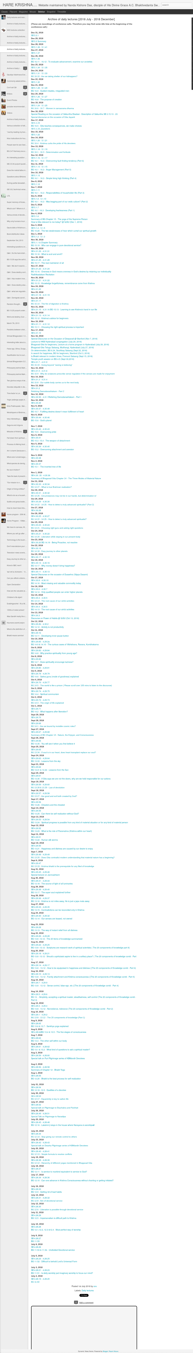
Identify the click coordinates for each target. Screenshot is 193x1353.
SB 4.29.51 (36, 837)
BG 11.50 (35, 1282)
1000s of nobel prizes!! (15, 610)
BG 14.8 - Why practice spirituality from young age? (54, 653)
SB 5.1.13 (35, 175)
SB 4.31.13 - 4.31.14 (40, 315)
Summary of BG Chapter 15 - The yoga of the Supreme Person (59, 219)
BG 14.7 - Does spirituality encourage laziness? (52, 661)
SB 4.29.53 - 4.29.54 (40, 819)
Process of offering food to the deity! (20, 444)
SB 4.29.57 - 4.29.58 (40, 793)
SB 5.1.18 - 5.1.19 (39, 149)
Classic (4, 11)
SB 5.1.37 (35, 52)
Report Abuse (113, 1351)
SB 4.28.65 (36, 1023)
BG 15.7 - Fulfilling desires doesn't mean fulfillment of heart (57, 411)
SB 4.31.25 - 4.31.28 (40, 259)
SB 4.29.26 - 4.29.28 (40, 936)
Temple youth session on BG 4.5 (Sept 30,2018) (52, 359)
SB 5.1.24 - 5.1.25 (39, 105)
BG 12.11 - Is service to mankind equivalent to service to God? (59, 1171)
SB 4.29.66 (36, 740)
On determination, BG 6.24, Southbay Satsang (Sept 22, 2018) (59, 350)
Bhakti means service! (15, 635)
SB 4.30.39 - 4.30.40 (40, 446)
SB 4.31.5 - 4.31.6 (39, 370)
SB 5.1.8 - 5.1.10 (38, 198)
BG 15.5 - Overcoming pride (43, 431)
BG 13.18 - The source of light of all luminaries (52, 883)
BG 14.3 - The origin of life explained (47, 703)
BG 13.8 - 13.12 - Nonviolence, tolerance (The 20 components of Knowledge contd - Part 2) (72, 1008)
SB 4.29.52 (36, 828)
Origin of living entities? (16, 489)
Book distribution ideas (15, 234)
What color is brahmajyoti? (17, 457)
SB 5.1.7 (35, 207)
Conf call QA (12, 87)
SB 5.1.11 (35, 189)
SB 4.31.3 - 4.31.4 (39, 379)
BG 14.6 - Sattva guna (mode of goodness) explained (55, 676)
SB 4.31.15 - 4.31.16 (40, 309)
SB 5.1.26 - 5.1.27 (39, 96)
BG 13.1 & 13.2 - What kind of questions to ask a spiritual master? (60, 1049)
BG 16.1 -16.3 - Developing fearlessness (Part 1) (53, 210)
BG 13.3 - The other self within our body (49, 1040)
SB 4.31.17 (36, 300)
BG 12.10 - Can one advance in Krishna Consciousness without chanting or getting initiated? (72, 1180)
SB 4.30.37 (36, 463)
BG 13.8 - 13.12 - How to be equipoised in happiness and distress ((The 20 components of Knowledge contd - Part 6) (83, 968)
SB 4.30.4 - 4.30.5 (39, 597)
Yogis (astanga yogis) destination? (20, 399)
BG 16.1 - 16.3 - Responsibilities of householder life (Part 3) (57, 192)
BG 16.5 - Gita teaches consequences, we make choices (56, 125)
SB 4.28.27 (36, 1238)
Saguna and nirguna (15, 425)
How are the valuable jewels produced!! (22, 591)
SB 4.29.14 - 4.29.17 (40, 965)
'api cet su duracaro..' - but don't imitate (21, 571)
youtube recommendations (17, 106)
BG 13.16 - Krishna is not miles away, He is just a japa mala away (60, 901)
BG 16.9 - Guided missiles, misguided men (50, 90)
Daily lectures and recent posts (19, 17)
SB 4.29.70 (36, 717)
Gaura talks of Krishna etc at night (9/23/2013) (24, 227)
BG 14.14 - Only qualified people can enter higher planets (57, 592)
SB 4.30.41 (36, 437)
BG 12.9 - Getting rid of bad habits (46, 1191)
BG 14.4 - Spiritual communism (45, 694)
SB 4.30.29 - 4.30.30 (40, 501)
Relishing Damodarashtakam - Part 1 (65, 397)
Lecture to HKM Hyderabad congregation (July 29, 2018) (56, 341)
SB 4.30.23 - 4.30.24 (40, 524)
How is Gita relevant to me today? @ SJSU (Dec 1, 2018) (56, 221)
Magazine (23, 11)
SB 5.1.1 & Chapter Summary (44, 242)
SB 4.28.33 (36, 1189)
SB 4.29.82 (36, 659)
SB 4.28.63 (36, 1037)
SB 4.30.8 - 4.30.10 (39, 580)
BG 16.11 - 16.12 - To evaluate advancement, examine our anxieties (61, 61)
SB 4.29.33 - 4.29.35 (40, 906)
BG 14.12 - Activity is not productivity (47, 627)
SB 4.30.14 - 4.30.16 (40, 562)
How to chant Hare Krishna (17, 508)
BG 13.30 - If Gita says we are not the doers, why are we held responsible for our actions (70, 778)
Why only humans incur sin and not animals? (24, 221)
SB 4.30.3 (35, 615)
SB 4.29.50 (36, 845)
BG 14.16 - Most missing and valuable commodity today (56, 583)
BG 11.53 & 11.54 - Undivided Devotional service (53, 1249)
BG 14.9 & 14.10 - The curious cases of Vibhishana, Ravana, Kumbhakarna (65, 644)
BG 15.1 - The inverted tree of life (46, 466)
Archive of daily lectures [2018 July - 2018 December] (81, 19)
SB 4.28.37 (36, 1168)
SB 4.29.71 (36, 708)
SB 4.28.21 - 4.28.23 (40, 1270)
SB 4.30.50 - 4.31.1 (39, 397)
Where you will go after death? (18, 533)
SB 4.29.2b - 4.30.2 (39, 624)
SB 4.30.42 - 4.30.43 (40, 429)
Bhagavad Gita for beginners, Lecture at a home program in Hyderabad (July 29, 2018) (70, 344)
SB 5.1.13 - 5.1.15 (39, 166)
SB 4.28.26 (36, 1247)
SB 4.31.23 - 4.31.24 (40, 268)
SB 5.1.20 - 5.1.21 (39, 140)
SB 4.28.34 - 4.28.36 (40, 1177)
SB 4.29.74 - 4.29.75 (40, 691)
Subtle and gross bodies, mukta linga (21, 501)
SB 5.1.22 (35, 134)
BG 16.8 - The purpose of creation (46, 99)
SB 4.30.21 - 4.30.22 (40, 533)
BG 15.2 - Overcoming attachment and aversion (52, 449)
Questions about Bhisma (16, 176)
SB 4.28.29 (36, 1215)
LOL (8, 195)
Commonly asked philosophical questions (23, 81)
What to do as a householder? (18, 495)
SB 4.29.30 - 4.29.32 (40, 915)
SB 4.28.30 (36, 1206)
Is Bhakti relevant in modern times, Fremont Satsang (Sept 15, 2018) (62, 356)
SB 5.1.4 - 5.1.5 (38, 227)
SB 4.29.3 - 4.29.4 (39, 1005)
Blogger (105, 1351)
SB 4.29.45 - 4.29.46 (40, 872)
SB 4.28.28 (36, 1226)
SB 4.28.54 (36, 1087)
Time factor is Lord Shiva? (17, 393)
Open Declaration (13, 584)
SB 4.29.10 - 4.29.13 (40, 973)
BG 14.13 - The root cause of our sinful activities (52, 609)
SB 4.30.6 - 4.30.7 (39, 589)
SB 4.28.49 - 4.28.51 (40, 1113)
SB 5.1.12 (35, 184)
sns (95, 1286)
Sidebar (41, 11)
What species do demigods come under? (22, 463)
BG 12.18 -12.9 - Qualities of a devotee (48, 1090)
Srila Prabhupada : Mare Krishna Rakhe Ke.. (24, 406)
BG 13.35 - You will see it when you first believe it (53, 743)
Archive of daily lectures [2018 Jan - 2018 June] (25, 55)
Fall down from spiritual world (18, 438)
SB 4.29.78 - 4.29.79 (40, 673)
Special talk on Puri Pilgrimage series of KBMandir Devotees (58, 1058)
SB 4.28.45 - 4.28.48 (40, 1122)
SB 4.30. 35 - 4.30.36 (40, 475)
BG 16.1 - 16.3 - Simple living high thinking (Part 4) (53, 178)
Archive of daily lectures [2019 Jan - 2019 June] (25, 42)
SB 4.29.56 (36, 802)
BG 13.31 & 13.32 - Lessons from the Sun (50, 769)
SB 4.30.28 (36, 510)
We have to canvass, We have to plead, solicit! (24, 527)
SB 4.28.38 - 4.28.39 (40, 1160)
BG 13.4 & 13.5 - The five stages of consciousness (63, 1032)
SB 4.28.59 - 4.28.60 (40, 1055)
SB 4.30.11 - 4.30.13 (40, 571)
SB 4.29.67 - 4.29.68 (40, 731)
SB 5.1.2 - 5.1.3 (38, 236)
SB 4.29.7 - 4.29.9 (39, 982)
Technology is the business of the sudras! (22, 540)
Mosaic (33, 11)
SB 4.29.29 (36, 927)
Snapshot (51, 11)
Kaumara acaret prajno (16, 622)
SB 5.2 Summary (38, 41)
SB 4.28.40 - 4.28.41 (40, 1151)
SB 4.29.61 (36, 775)
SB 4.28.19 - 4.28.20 (40, 1278)
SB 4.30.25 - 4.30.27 (40, 516)
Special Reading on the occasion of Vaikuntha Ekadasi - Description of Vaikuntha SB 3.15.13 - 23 (74, 114)
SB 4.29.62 (36, 766)
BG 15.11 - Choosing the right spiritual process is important (57, 327)
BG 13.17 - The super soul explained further (51, 892)
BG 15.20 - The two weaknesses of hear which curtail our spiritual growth (63, 230)
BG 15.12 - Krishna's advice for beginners (49, 318)
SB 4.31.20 (36, 289)
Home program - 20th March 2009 (20, 514)
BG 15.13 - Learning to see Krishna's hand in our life (73, 309)
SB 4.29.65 (36, 749)
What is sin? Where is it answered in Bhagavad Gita (26, 208)
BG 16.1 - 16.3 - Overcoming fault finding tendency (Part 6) (57, 160)
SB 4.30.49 (36, 402)
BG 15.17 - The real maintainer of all (47, 262)
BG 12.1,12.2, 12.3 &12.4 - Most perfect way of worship (56, 1229)
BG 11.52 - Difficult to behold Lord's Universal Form (54, 1261)
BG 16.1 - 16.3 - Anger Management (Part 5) (51, 169)
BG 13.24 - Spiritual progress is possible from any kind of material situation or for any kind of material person (79, 822)
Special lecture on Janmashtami (45, 874)
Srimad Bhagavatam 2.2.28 (17, 361)
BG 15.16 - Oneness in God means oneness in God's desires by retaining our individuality (71, 271)
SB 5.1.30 (35, 82)
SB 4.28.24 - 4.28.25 (40, 1258)
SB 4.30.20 (36, 542)
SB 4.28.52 (36, 1104)
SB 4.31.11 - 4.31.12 (40, 324)
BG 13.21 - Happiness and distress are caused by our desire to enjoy (62, 848)
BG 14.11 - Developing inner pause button (50, 635)
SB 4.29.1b (36, 632)
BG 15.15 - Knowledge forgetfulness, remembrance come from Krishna (63, 283)
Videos (9, 113)
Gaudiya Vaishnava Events (17, 74)
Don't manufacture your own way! (19, 546)
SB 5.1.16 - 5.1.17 (39, 157)
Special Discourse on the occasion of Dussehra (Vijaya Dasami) (59, 574)
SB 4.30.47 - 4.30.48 (40, 408)
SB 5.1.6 (35, 216)
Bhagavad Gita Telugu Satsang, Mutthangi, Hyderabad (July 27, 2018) (62, 347)
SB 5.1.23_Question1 (40, 129)
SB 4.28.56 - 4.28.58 (40, 1067)
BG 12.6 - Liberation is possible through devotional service (57, 1209)
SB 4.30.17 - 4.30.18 (40, 557)
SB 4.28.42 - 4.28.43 (40, 1142)
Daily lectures (88, 1290)
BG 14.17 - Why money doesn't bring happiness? (53, 565)
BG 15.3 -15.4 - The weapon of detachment (50, 440)
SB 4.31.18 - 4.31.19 (40, 294)
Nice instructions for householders (20, 138)
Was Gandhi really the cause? (18, 616)
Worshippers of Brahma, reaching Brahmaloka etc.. (26, 412)
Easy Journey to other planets (18, 559)
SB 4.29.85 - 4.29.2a (40, 641)
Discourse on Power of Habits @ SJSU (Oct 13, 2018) (55, 618)
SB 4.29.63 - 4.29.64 (40, 758)
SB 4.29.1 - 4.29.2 (39, 1014)
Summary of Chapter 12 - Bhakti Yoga (48, 1069)
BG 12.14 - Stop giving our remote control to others (54, 1137)
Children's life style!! (14, 597)
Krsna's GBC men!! (14, 565)
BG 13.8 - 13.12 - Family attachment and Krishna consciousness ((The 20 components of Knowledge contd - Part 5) (83, 976)
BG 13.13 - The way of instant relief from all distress (54, 930)
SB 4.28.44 (36, 1133)
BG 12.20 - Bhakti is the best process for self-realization (56, 1078)
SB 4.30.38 (36, 457)
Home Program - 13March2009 (19, 520)
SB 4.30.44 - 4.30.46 (40, 417)
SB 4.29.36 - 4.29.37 (40, 898)
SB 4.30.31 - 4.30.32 (40, 492)
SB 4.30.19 (36, 548)
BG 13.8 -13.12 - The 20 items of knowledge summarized (56, 938)
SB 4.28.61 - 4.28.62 (40, 1046)
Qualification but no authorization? (20, 355)
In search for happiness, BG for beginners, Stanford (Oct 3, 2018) (60, 353)
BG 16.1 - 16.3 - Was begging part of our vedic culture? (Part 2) (59, 201)
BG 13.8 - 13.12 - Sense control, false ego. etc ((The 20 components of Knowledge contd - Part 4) (75, 985)
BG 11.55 (35, 1241)
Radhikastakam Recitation (42, 274)
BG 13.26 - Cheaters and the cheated (48, 804)
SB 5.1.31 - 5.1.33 (39, 73)
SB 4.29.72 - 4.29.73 (40, 699)
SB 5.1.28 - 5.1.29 (39, 87)
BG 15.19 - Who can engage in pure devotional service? (56, 245)
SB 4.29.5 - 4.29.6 (39, 994)
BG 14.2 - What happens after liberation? (49, 711)
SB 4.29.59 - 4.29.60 (40, 784)
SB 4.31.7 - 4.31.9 (39, 362)
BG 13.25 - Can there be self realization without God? (55, 813)
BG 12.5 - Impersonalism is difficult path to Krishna (53, 1218)
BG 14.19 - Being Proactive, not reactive (59, 542)
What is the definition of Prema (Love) (21, 629)
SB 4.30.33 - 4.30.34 (40, 484)
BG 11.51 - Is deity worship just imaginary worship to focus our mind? (62, 1273)
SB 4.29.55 (36, 810)
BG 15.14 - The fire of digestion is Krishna (50, 304)
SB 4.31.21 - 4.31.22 (40, 280)
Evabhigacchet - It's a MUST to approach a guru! (25, 603)
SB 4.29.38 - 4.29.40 (40, 889)
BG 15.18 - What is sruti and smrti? (46, 254)
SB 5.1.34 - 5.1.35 (39, 67)
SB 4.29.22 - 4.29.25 (40, 944)
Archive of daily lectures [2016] (18, 119)
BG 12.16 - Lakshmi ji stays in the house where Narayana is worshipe (62, 1125)
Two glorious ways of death (17, 380)
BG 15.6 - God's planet (41, 420)
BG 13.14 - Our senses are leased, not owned (51, 918)
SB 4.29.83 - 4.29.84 (40, 650)
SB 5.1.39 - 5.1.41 (39, 47)
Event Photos (12, 100)
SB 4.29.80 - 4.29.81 (40, 667)
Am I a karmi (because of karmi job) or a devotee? (26, 450)
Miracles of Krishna (14, 431)
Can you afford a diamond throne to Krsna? (23, 578)
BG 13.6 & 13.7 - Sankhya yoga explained (50, 1026)
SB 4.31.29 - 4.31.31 (40, 251)
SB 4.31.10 (36, 332)
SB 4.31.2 (35, 388)
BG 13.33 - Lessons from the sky (45, 761)
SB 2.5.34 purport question (17, 164)
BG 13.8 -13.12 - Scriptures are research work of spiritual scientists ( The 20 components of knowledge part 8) (80, 947)
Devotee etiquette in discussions (19, 387)
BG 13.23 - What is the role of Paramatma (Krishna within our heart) (61, 831)
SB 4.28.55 (36, 1075)
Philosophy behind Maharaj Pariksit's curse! (23, 368)
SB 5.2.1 (35, 35)
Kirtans (9, 93)
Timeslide (61, 11)
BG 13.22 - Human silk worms (44, 839)
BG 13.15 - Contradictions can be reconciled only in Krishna (57, 909)
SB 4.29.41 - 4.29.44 (40, 880)
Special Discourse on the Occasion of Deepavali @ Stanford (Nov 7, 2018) (64, 338)
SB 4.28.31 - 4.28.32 (40, 1197)
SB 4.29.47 (36, 863)
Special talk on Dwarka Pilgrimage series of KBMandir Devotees (59, 1145)
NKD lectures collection (16, 30)
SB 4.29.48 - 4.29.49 (40, 854)
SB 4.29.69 (36, 723)
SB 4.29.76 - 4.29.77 (40, 682)
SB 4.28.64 (36, 1032)
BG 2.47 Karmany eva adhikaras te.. (20, 151)
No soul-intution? (13, 469)
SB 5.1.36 (35, 58)
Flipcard (13, 11)
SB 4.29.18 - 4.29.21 (40, 953)
